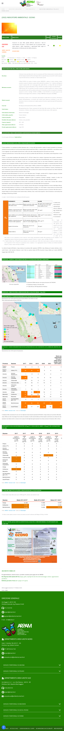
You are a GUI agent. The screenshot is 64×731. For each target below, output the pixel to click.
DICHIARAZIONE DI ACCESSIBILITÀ (44, 728)
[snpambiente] (40, 3)
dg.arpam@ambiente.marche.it (12, 616)
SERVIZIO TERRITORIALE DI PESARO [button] (13, 671)
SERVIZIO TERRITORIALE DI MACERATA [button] (14, 704)
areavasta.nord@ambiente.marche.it (14, 657)
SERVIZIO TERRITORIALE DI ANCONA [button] (13, 665)
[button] (2, 3)
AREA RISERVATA (58, 728)
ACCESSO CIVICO (14, 728)
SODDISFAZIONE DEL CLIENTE (27, 728)
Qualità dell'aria (18, 137)
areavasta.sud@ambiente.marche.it (14, 696)
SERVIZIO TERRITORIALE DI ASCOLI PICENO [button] (15, 710)
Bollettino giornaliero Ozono (8, 580)
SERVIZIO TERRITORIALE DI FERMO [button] (13, 716)
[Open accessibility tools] (4, 727)
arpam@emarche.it (10, 612)
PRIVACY (6, 728)
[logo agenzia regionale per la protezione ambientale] (27, 3)
